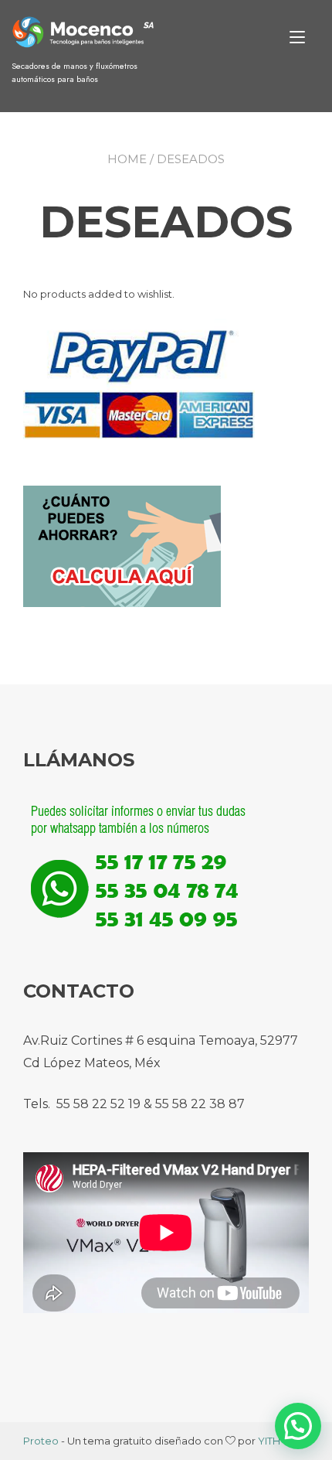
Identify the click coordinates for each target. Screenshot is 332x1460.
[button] (298, 1426)
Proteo (41, 1440)
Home (127, 159)
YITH (269, 1440)
